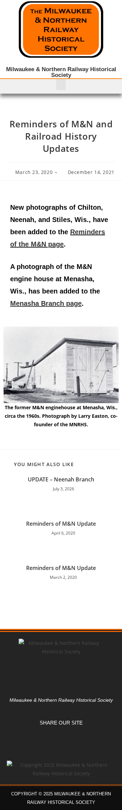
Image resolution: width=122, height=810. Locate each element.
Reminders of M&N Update (61, 523)
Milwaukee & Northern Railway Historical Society (61, 72)
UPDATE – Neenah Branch (61, 479)
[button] (61, 84)
